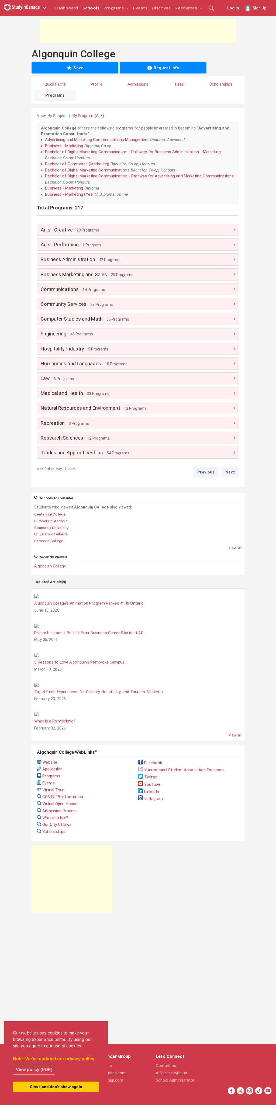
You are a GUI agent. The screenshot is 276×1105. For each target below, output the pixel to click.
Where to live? (55, 817)
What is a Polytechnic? (54, 721)
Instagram (153, 798)
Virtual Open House (59, 803)
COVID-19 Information (62, 796)
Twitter (151, 777)
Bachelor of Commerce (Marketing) (77, 164)
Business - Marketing (64, 145)
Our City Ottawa (56, 824)
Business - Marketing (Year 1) (71, 194)
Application (52, 769)
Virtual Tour (53, 790)
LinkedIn (151, 791)
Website (49, 762)
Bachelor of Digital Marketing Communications (87, 170)
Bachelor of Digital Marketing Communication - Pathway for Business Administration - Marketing (132, 151)
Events (48, 783)
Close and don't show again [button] (56, 1087)
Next (230, 472)
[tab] (138, 230)
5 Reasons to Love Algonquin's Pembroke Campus (79, 662)
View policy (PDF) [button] (34, 1069)
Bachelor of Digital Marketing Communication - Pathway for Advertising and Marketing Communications (139, 176)
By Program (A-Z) (88, 115)
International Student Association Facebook (184, 769)
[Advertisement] (138, 31)
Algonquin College (50, 566)
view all (235, 547)
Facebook (153, 762)
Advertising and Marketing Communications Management (97, 139)
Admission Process (60, 810)
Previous (206, 472)
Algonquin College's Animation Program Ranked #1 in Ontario (89, 603)
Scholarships (53, 831)
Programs (51, 776)
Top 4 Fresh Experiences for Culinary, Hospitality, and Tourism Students (98, 692)
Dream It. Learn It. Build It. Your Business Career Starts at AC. (89, 633)
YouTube (152, 784)
